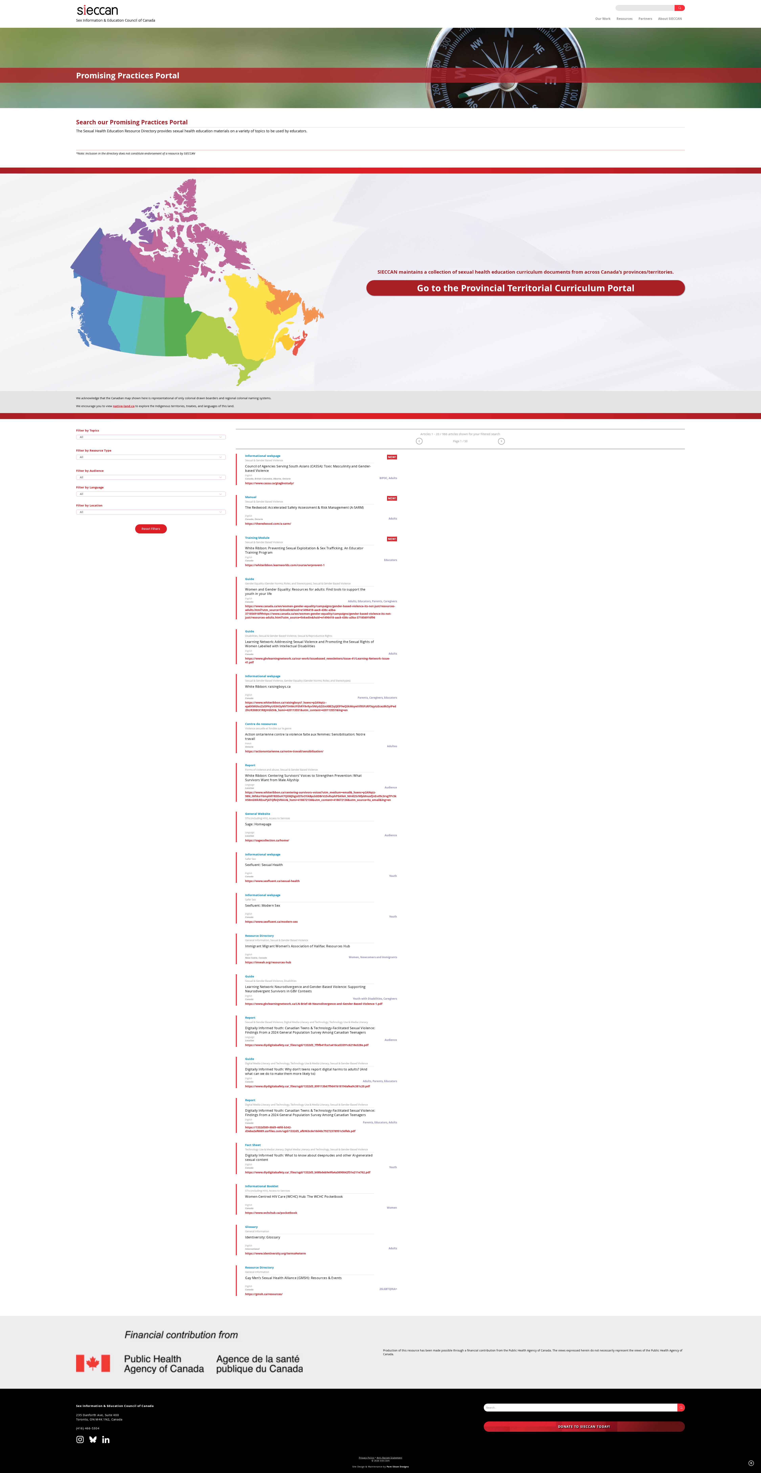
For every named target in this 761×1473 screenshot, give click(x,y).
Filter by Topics (87, 430)
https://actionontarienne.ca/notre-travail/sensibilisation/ (284, 751)
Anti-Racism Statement (389, 1457)
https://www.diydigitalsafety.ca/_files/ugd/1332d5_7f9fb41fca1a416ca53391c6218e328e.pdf (306, 1045)
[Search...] (681, 1408)
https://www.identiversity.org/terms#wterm (275, 1253)
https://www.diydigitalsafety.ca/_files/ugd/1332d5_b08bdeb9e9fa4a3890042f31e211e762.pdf (307, 1172)
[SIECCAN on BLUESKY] (93, 1439)
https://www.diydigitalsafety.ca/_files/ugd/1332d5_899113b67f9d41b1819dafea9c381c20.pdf (307, 1086)
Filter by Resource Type (93, 450)
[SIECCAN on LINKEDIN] (106, 1439)
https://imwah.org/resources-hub (268, 962)
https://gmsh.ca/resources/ (264, 1294)
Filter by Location (89, 505)
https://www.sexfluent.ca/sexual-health (272, 881)
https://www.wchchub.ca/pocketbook (271, 1213)
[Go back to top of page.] (751, 1463)
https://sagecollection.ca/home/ (267, 840)
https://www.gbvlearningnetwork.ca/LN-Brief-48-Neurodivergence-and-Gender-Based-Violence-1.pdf (313, 1004)
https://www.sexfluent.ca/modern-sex (271, 922)
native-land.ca (124, 406)
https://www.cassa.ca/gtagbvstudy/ (269, 483)
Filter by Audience (90, 470)
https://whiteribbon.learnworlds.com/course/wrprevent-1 (285, 565)
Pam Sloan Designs (398, 1466)
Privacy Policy (367, 1457)
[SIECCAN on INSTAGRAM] (80, 1439)
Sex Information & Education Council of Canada (115, 20)
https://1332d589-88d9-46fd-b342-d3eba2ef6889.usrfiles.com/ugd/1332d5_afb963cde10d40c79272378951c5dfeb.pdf (300, 1129)
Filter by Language (90, 487)
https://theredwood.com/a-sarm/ (268, 524)
